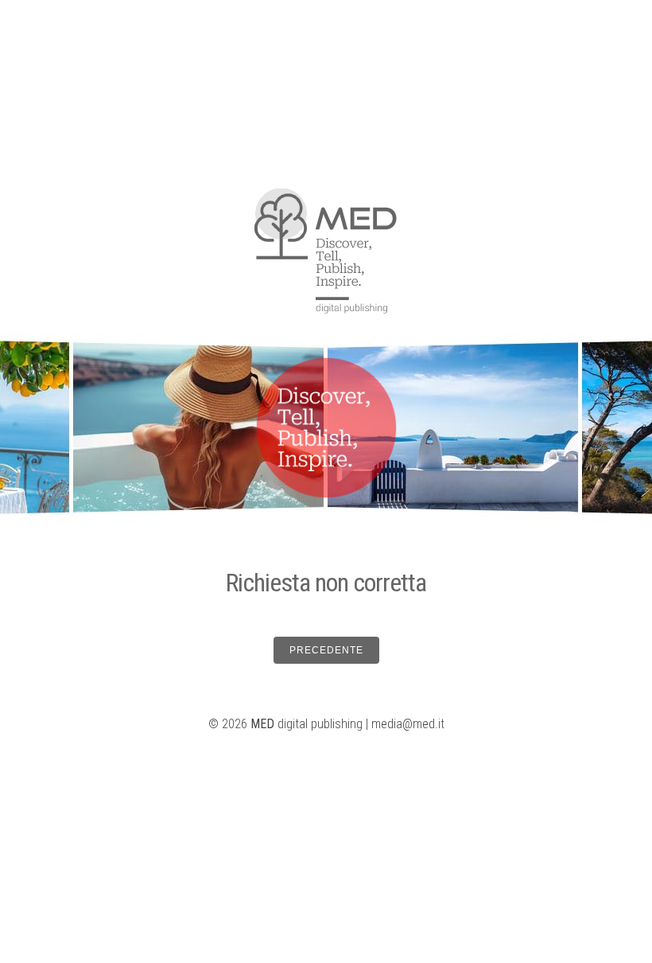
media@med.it (407, 723)
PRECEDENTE (326, 650)
